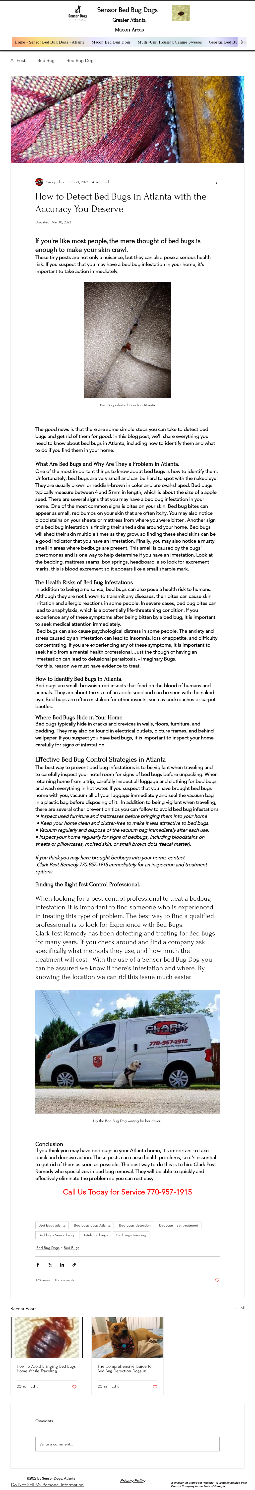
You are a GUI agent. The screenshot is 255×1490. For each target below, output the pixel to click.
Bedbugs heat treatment (178, 1225)
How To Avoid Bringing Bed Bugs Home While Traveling (46, 1368)
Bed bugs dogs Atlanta (92, 1225)
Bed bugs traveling (131, 1235)
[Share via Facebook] (37, 1264)
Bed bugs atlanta (52, 1225)
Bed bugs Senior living (56, 1235)
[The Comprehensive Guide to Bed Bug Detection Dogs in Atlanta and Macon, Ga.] (128, 1337)
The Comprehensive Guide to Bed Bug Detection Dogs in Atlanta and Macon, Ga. (124, 1368)
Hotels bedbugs (95, 1235)
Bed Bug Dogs (81, 60)
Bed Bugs (47, 60)
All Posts (18, 60)
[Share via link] (74, 1264)
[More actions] (217, 182)
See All (239, 1308)
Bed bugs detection (135, 1225)
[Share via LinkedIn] (62, 1264)
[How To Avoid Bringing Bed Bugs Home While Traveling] (47, 1337)
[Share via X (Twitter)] (50, 1264)
